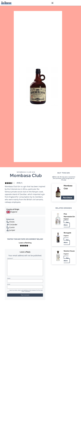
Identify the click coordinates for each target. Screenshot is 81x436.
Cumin (12, 227)
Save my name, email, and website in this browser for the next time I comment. (26, 291)
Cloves (11, 222)
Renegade (67, 233)
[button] (52, 3)
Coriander (13, 224)
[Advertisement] (63, 277)
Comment (10, 258)
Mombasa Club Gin (26, 172)
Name (8, 278)
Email (8, 284)
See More (66, 223)
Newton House (69, 251)
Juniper (12, 230)
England (66, 219)
